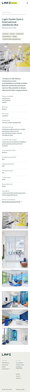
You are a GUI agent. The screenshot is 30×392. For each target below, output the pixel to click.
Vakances (18, 378)
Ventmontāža (5, 369)
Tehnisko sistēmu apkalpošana (11, 39)
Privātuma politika (20, 389)
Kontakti (18, 374)
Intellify (15, 36)
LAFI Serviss (19, 34)
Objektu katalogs (6, 12)
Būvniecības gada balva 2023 (11, 202)
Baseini (12, 34)
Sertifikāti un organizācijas (19, 367)
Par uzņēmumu (19, 363)
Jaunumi (18, 376)
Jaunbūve (5, 34)
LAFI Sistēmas (7, 36)
